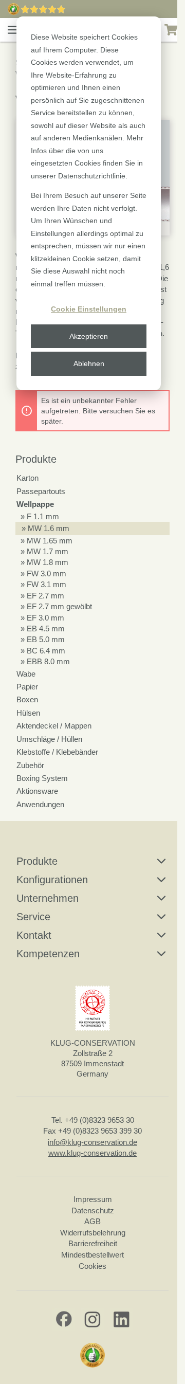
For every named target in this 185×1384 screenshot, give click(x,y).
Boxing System (42, 778)
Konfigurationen (52, 879)
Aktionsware (37, 791)
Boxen (27, 699)
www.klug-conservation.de (92, 1153)
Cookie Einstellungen (88, 309)
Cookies (92, 1266)
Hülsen (28, 712)
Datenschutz (92, 1210)
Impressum (92, 1199)
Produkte (36, 459)
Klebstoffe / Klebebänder (57, 752)
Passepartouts (40, 491)
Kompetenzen (48, 953)
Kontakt (33, 935)
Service (33, 916)
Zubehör (30, 765)
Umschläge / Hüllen (49, 739)
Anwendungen (40, 804)
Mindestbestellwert (92, 1254)
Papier (27, 686)
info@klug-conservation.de (92, 1142)
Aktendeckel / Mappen (53, 725)
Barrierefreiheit (92, 1243)
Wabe (25, 673)
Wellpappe (35, 504)
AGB (92, 1221)
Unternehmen (47, 898)
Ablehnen (88, 363)
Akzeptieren (88, 336)
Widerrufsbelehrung (92, 1232)
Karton (27, 478)
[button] (13, 29)
